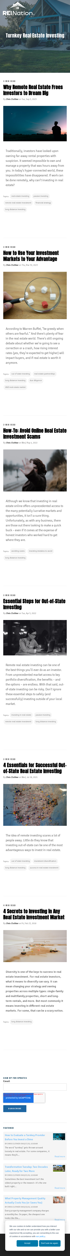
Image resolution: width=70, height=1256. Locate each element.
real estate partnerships (44, 374)
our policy (40, 1236)
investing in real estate (21, 715)
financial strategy (43, 203)
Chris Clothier (12, 99)
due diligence (36, 380)
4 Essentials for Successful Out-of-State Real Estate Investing (35, 768)
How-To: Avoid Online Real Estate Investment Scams (35, 433)
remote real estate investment (18, 203)
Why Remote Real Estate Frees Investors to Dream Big (33, 90)
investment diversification (45, 861)
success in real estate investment (44, 868)
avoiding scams (18, 551)
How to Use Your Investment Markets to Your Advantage (31, 256)
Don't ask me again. (49, 1243)
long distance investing (15, 209)
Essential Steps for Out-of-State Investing (34, 604)
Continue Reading (19, 224)
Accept (27, 1243)
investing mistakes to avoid (40, 551)
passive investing (41, 196)
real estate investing (20, 196)
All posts (35, 1062)
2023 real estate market (15, 387)
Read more (60, 1156)
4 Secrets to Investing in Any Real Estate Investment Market (33, 914)
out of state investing (20, 374)
